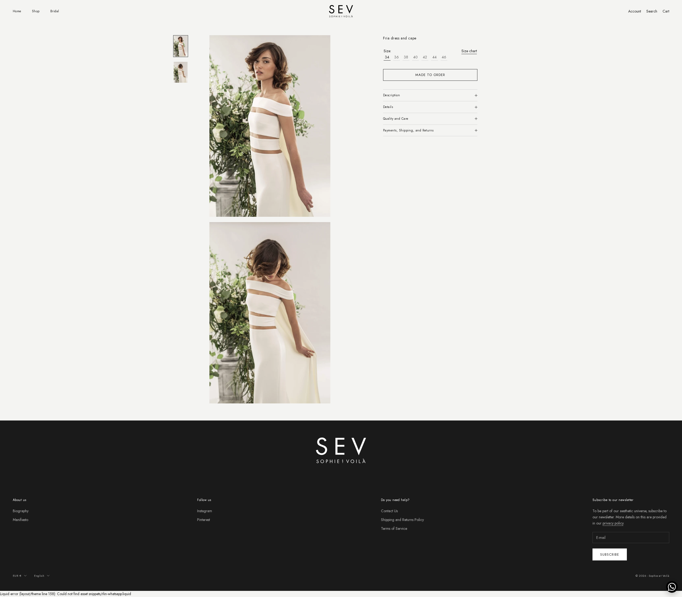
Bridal (54, 11)
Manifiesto (20, 519)
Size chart (469, 51)
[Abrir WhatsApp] (672, 587)
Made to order (430, 75)
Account (634, 11)
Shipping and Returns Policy (402, 519)
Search (651, 11)
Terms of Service (394, 528)
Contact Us (389, 511)
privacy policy (613, 523)
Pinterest (203, 519)
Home (17, 11)
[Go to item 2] (180, 72)
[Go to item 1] (180, 46)
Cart (666, 11)
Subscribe (609, 554)
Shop (36, 11)
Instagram (204, 511)
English (39, 576)
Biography (21, 511)
